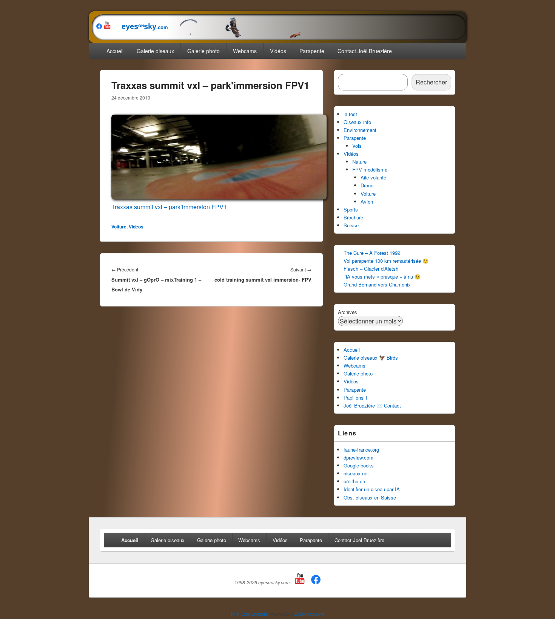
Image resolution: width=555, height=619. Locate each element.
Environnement (360, 129)
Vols (357, 145)
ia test (350, 114)
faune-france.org (361, 449)
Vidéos (278, 51)
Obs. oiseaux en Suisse (370, 497)
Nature (359, 161)
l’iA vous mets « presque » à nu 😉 (382, 276)
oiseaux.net (356, 473)
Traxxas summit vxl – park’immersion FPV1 (169, 206)
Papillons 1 (356, 397)
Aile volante (373, 177)
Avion (367, 201)
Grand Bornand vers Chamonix (377, 284)
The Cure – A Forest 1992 (372, 252)
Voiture (118, 226)
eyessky (140, 26)
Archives (347, 312)
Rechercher (431, 82)
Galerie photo (203, 51)
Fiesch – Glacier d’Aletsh (371, 268)
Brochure (353, 217)
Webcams (245, 51)
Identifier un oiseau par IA (372, 489)
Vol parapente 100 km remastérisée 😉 (386, 260)
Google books (359, 465)
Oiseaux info (357, 122)
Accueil (114, 51)
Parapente (311, 51)
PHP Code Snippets (249, 614)
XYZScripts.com (309, 614)
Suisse (351, 225)
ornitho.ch (354, 481)
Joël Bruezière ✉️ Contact (372, 405)
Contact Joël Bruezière (365, 51)
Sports (351, 209)
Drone (367, 185)
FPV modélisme (369, 169)
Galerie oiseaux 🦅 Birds (371, 357)
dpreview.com (358, 457)
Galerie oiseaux (155, 51)
